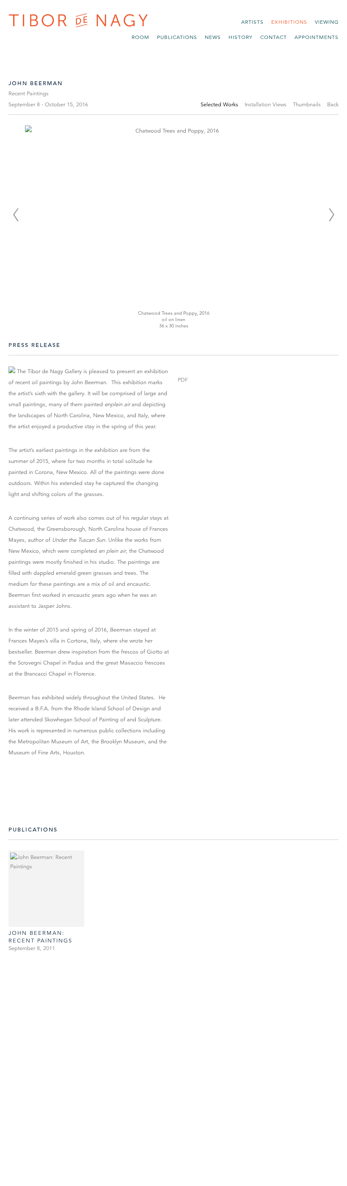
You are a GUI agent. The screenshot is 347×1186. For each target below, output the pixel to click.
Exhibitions (289, 22)
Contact (273, 37)
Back (333, 104)
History (241, 37)
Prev (16, 215)
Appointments (317, 37)
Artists (252, 22)
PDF (183, 380)
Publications (177, 37)
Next (331, 215)
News (213, 37)
